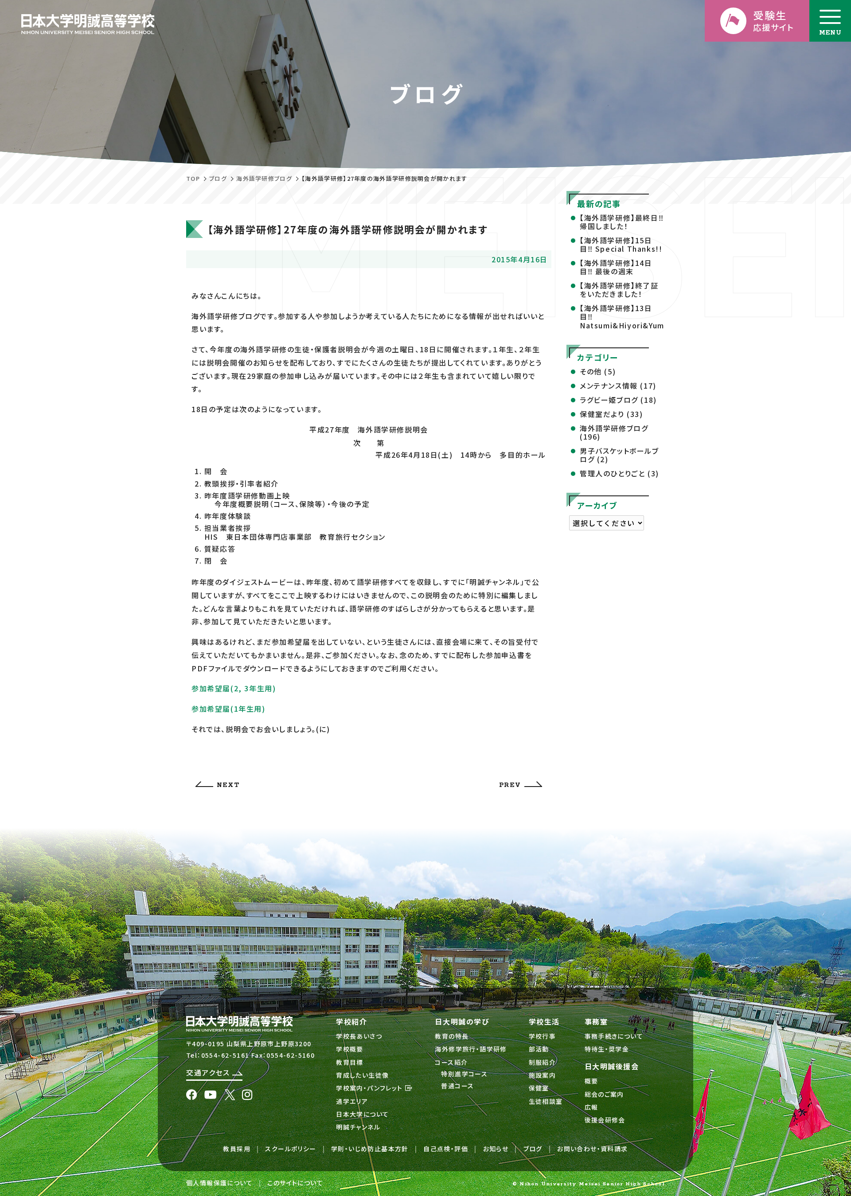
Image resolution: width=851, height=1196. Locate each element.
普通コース (457, 1085)
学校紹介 (351, 1021)
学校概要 (349, 1048)
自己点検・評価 (445, 1148)
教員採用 (236, 1148)
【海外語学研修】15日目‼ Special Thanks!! (621, 244)
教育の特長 (451, 1036)
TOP (193, 178)
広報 (591, 1107)
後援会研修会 (605, 1119)
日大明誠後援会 (612, 1066)
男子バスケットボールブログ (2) (619, 454)
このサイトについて (295, 1182)
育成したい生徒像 (362, 1075)
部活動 (539, 1048)
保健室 (539, 1087)
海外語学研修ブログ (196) (614, 432)
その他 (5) (598, 371)
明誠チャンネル (358, 1126)
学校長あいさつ (359, 1036)
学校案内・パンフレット (370, 1087)
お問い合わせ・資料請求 (592, 1148)
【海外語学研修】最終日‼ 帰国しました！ (622, 221)
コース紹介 (451, 1062)
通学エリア (352, 1101)
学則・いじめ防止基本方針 (370, 1148)
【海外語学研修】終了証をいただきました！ (619, 289)
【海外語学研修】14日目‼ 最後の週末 (616, 267)
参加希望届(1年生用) (228, 708)
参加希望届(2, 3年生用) (233, 688)
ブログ (218, 178)
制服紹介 (542, 1062)
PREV (510, 785)
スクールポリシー (290, 1148)
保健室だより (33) (611, 414)
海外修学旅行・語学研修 (471, 1048)
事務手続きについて (614, 1036)
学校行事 (542, 1036)
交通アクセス (209, 1072)
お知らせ (496, 1148)
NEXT (228, 785)
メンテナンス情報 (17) (618, 385)
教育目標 (349, 1062)
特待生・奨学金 (607, 1048)
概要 (591, 1080)
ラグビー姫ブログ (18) (618, 399)
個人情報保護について (219, 1182)
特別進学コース (464, 1073)
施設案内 (542, 1075)
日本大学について (362, 1114)
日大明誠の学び (462, 1021)
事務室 (596, 1021)
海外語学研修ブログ (264, 178)
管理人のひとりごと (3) (619, 473)
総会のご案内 (604, 1094)
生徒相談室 (546, 1101)
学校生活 (544, 1021)
